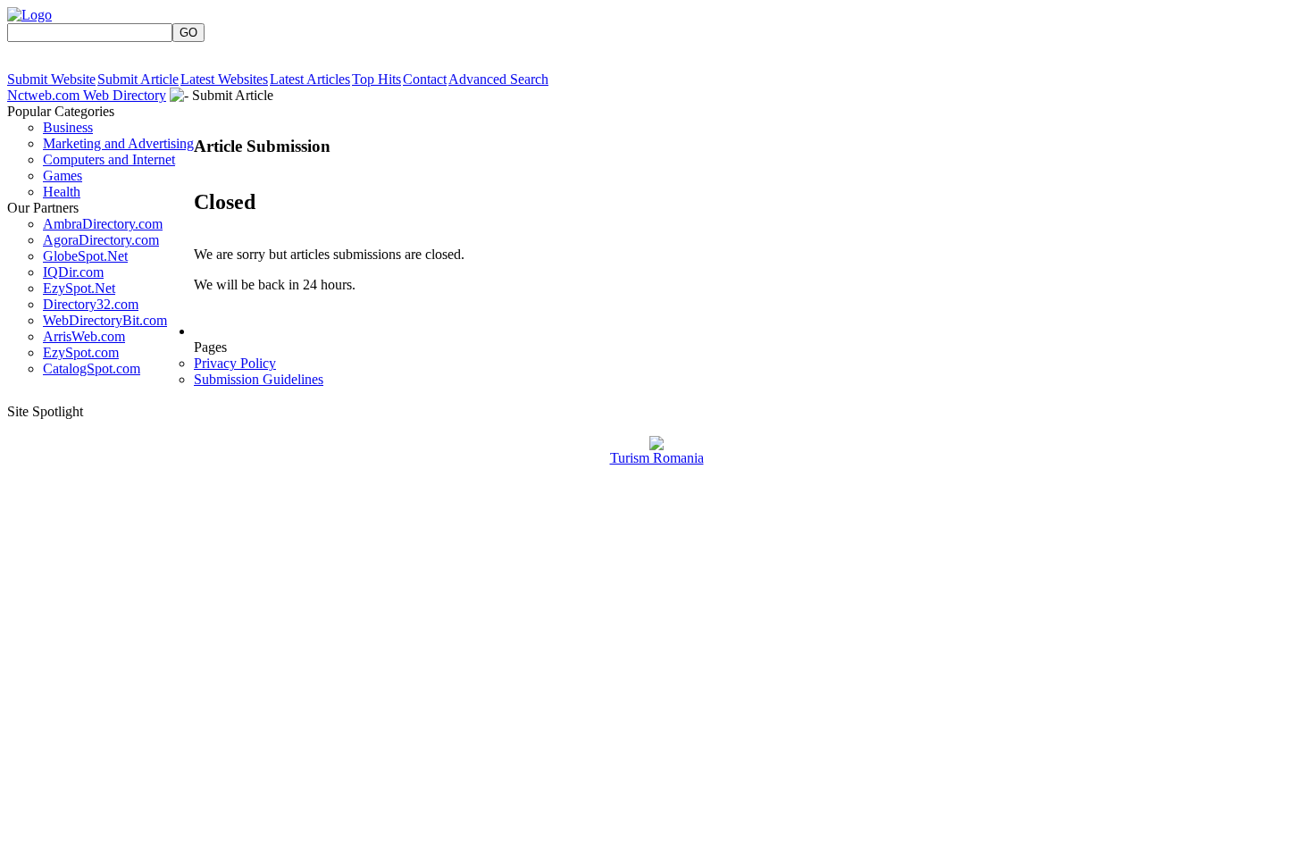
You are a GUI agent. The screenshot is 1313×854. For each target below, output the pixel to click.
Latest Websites (224, 79)
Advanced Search (498, 79)
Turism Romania (657, 457)
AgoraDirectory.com (101, 239)
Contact (425, 79)
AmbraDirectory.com (103, 223)
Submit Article (138, 79)
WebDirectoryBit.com (105, 320)
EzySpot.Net (79, 288)
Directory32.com (90, 304)
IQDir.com (73, 272)
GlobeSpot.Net (85, 256)
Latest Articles (310, 79)
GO (188, 32)
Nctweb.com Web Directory (86, 95)
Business (68, 127)
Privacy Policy (235, 363)
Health (61, 191)
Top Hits (376, 79)
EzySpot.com (81, 352)
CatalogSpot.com (91, 368)
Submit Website (51, 79)
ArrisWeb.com (84, 336)
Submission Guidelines (258, 379)
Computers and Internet (109, 159)
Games (62, 175)
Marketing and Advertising (118, 143)
